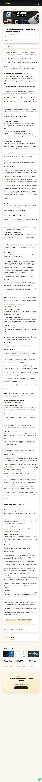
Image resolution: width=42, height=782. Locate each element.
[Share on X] (9, 40)
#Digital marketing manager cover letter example (28, 624)
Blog (6, 9)
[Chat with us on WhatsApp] (39, 779)
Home (4, 9)
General (10, 9)
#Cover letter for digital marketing (10, 621)
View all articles (12, 639)
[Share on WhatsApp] (16, 40)
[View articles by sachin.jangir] (21, 637)
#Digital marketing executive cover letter (11, 624)
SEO (9, 101)
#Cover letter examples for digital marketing (25, 619)
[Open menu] (38, 4)
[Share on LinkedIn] (12, 40)
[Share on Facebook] (14, 40)
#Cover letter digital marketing (11, 619)
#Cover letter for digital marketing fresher (24, 621)
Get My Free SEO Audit (21, 687)
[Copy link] (19, 40)
